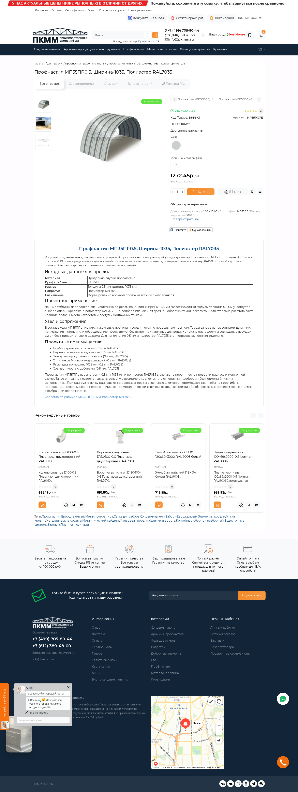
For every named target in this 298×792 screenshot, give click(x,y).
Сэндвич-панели (46, 49)
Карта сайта (101, 666)
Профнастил (132, 49)
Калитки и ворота (162, 520)
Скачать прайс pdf (189, 18)
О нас (91, 10)
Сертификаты (74, 10)
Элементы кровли (211, 516)
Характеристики (81, 84)
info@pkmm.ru (181, 39)
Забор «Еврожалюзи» (181, 516)
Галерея (98, 653)
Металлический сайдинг (100, 520)
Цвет (173, 136)
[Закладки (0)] (249, 35)
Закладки (217, 640)
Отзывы (111, 84)
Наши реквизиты (140, 10)
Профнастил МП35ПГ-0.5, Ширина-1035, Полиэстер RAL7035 (149, 248)
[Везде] (147, 35)
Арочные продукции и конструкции (91, 49)
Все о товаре (49, 84)
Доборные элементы (166, 653)
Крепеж (219, 49)
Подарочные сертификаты (230, 653)
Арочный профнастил (167, 634)
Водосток (158, 647)
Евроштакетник (73, 516)
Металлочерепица (161, 49)
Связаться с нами (105, 660)
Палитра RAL (175, 84)
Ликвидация (224, 18)
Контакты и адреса (112, 10)
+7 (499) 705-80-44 (183, 30)
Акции (97, 673)
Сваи (155, 660)
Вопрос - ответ (140, 84)
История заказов (223, 634)
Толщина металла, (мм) (186, 158)
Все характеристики (184, 219)
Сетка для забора (126, 516)
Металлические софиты (64, 520)
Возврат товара (222, 647)
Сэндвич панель (163, 627)
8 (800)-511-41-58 (181, 35)
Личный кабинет (222, 627)
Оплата (56, 10)
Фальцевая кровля (194, 49)
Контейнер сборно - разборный (200, 520)
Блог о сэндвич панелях (110, 679)
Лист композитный (75, 524)
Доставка (41, 10)
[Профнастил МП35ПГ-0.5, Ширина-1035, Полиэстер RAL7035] (43, 104)
